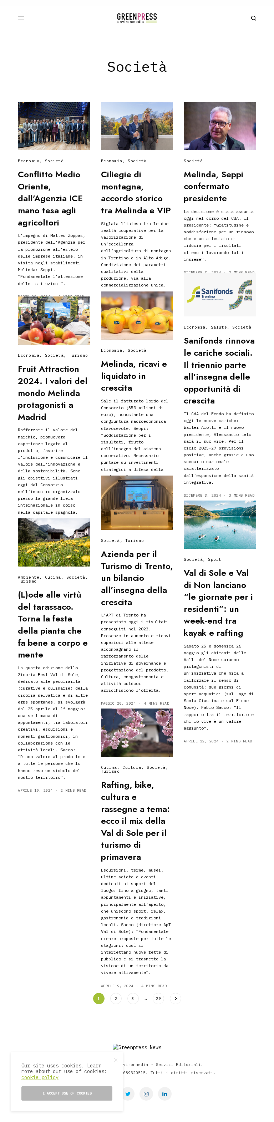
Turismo (78, 355)
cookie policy (40, 1077)
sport (215, 559)
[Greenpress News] (137, 18)
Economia (28, 160)
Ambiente (28, 577)
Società (54, 160)
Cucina (53, 577)
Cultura (131, 767)
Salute (219, 327)
